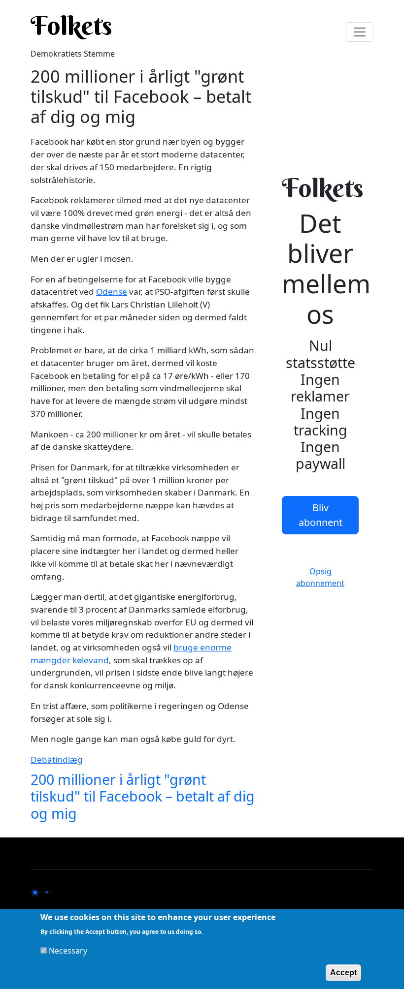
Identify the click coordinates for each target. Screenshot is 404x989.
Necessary (68, 950)
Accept (343, 972)
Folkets (71, 25)
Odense (111, 291)
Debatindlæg (57, 759)
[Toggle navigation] (359, 32)
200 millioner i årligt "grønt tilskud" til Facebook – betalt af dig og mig (143, 796)
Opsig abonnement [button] (320, 577)
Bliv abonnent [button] (320, 515)
